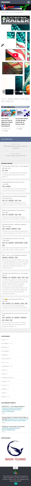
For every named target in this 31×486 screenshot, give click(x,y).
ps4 (23, 98)
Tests (6, 170)
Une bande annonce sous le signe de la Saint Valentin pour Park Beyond (7, 122)
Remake (27, 98)
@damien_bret (6, 408)
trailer (3, 101)
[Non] (29, 480)
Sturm (6, 130)
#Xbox (18, 428)
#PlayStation (12, 428)
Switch (25, 242)
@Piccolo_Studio (16, 409)
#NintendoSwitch (23, 419)
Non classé (5, 257)
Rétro (4, 370)
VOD (4, 393)
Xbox (21, 12)
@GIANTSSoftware (7, 420)
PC (9, 12)
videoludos (5, 2)
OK (16, 483)
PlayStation (15, 12)
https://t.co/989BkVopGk (8, 430)
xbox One (8, 101)
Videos (4, 389)
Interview (10, 98)
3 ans (3, 413)
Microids (16, 98)
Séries (4, 374)
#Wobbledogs (5, 428)
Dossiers (5, 347)
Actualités (4, 12)
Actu (3, 186)
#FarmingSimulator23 (13, 419)
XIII (12, 101)
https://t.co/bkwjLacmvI (16, 408)
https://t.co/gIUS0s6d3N (19, 420)
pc (19, 98)
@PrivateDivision (6, 409)
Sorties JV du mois (19, 242)
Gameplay (5, 351)
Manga (4, 355)
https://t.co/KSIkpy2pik (8, 411)
